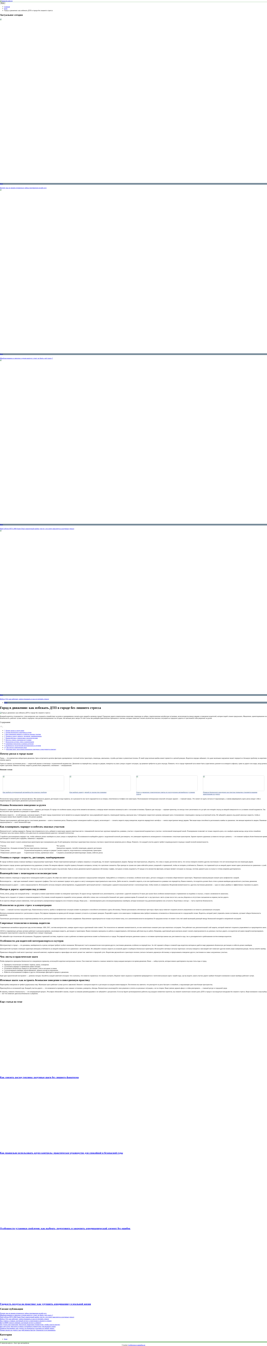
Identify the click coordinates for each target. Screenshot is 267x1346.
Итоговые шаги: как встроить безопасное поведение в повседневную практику (31, 749)
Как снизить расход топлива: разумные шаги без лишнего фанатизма (39, 1077)
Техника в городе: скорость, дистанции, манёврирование (24, 736)
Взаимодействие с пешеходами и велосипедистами (22, 738)
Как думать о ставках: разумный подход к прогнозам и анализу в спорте (26, 1321)
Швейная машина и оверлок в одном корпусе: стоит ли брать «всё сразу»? (26, 358)
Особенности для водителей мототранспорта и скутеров (23, 745)
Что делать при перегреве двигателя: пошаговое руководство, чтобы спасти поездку (30, 1324)
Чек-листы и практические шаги (16, 747)
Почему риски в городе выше (15, 730)
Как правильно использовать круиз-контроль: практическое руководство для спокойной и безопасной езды (61, 1153)
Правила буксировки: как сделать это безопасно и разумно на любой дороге (27, 1328)
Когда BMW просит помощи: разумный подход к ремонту (20, 1323)
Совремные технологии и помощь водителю (20, 744)
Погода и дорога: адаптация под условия (18, 740)
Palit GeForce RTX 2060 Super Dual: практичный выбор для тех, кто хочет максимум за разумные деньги (37, 529)
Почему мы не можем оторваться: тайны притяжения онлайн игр (23, 188)
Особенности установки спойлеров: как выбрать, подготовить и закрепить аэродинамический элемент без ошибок (65, 1228)
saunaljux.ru (141, 1345)
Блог (1, 184)
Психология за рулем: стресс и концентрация (20, 742)
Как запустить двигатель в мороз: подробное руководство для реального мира (28, 1326)
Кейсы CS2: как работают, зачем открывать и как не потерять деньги (24, 699)
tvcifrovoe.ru (132, 1345)
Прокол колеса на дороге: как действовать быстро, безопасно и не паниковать (27, 1330)
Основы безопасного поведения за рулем (18, 732)
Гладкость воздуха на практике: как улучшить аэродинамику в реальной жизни (45, 1304)
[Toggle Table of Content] (1, 727)
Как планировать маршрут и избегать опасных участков (23, 734)
